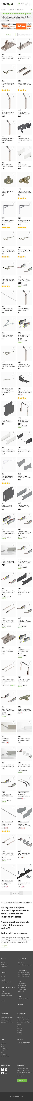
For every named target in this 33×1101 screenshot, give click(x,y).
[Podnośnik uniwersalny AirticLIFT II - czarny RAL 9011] (8, 727)
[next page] (21, 893)
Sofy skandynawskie (23, 976)
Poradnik (19, 1030)
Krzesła (3, 980)
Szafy (19, 996)
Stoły (19, 981)
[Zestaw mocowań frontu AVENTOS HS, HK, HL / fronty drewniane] (24, 71)
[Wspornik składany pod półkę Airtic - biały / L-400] (8, 464)
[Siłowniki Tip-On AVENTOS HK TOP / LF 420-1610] (24, 609)
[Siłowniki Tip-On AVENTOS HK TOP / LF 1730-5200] (24, 267)
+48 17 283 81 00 (23, 1043)
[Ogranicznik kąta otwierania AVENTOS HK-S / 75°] (24, 127)
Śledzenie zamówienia (6, 1017)
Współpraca (4, 1045)
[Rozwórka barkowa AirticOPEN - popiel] (8, 753)
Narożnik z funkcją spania (25, 964)
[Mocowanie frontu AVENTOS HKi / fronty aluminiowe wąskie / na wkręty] (24, 871)
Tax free (19, 1034)
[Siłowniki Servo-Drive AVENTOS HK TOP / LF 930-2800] (24, 549)
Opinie (2, 1050)
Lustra (3, 1001)
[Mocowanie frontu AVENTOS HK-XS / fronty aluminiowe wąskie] (8, 638)
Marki (2, 1052)
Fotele (3, 963)
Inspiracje (19, 1032)
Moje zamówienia (5, 1019)
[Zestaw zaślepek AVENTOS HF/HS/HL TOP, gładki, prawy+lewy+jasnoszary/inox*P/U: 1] (24, 494)
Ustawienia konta (5, 1021)
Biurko (3, 959)
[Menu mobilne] (30, 4)
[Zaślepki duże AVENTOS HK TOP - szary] (24, 464)
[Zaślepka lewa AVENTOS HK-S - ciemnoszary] (8, 409)
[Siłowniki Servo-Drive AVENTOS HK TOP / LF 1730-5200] (8, 579)
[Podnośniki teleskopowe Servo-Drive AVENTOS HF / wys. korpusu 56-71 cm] (24, 783)
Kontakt (3, 1043)
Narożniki (21, 963)
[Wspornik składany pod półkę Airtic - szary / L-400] (24, 209)
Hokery (3, 972)
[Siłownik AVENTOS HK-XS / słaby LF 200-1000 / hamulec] (24, 297)
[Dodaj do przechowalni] (13, 40)
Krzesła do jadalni (5, 982)
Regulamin (20, 1017)
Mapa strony (4, 1054)
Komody (3, 976)
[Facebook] (2, 1069)
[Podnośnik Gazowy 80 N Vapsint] (8, 379)
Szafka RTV (21, 991)
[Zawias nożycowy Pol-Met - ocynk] (8, 323)
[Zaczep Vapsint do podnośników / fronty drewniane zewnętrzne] (24, 179)
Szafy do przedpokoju (23, 998)
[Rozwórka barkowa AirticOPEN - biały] (24, 727)
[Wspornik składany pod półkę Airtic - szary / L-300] (8, 209)
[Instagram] (6, 1069)
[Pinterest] (2, 1073)
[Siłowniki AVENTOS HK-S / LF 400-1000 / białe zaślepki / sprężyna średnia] (24, 753)
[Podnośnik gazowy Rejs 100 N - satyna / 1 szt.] (24, 238)
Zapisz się (22, 1080)
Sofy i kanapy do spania (24, 974)
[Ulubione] (22, 4)
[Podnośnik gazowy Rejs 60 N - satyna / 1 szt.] (8, 238)
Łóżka (2, 991)
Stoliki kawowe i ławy (8, 987)
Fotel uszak (4, 966)
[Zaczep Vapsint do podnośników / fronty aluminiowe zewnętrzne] (24, 697)
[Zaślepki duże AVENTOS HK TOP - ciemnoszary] (24, 438)
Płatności (19, 1028)
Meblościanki (22, 959)
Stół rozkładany (22, 985)
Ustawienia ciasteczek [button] (6, 1022)
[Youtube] (6, 1073)
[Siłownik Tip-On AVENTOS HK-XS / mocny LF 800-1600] (24, 101)
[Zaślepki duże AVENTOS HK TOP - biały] (24, 153)
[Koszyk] (26, 4)
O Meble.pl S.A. (5, 1048)
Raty (18, 1026)
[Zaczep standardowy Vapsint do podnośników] (8, 179)
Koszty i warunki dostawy (24, 1022)
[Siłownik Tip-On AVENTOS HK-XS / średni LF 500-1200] (8, 153)
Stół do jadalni (22, 983)
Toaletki (20, 1004)
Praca (2, 1046)
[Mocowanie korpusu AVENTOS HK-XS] (24, 45)
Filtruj (8, 34)
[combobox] (24, 34)
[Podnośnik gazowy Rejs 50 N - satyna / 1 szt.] (8, 353)
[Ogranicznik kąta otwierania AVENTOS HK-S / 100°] (24, 379)
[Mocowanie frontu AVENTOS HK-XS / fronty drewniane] (8, 45)
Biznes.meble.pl (5, 1056)
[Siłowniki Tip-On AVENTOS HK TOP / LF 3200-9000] (8, 697)
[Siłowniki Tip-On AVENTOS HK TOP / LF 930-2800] (24, 520)
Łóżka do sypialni (5, 993)
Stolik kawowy (22, 989)
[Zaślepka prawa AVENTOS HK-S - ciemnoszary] (8, 494)
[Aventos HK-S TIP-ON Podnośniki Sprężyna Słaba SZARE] (24, 842)
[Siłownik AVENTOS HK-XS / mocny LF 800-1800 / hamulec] (8, 101)
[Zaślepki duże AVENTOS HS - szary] (24, 812)
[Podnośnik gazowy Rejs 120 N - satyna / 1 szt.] (8, 267)
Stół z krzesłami (22, 987)
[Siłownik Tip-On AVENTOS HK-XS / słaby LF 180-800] (24, 353)
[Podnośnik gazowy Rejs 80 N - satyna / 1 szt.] (8, 71)
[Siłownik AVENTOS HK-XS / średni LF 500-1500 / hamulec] (8, 127)
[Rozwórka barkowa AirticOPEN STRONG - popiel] (8, 549)
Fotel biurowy (4, 964)
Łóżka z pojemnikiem (6, 995)
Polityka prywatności (23, 1019)
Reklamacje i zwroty (22, 1021)
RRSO (20, 286)
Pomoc (19, 1024)
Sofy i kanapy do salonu (24, 972)
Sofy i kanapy (22, 970)
